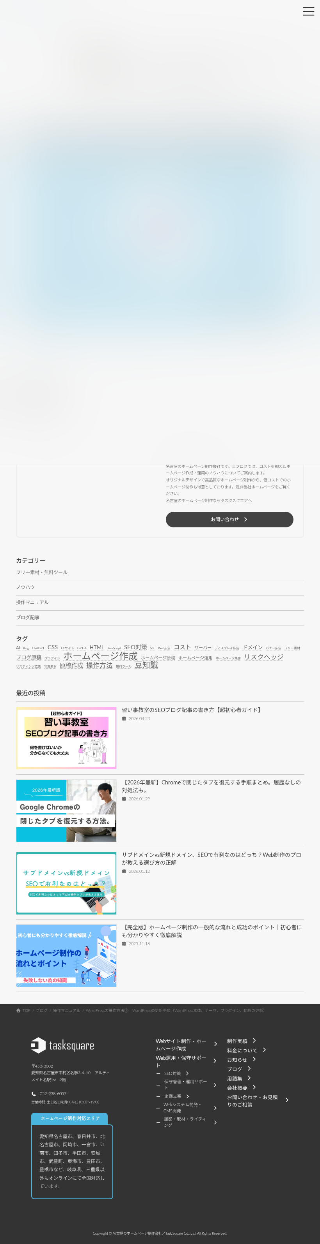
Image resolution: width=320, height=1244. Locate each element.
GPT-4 (82, 648)
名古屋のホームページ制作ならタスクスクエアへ (209, 501)
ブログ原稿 (28, 657)
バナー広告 (273, 648)
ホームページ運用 (195, 657)
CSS (53, 647)
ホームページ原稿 (158, 657)
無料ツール (124, 666)
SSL (152, 648)
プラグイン (52, 658)
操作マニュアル (32, 602)
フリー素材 (292, 648)
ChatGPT (38, 648)
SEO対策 (135, 647)
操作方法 (99, 666)
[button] (229, 519)
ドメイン (252, 647)
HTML (97, 647)
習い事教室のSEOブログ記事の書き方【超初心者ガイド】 (192, 710)
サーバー (203, 647)
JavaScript (114, 648)
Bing (26, 648)
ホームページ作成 (100, 656)
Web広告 (164, 648)
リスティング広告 (28, 666)
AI (18, 647)
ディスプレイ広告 (227, 648)
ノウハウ (25, 587)
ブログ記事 (27, 617)
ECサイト (67, 648)
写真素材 (50, 666)
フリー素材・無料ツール (42, 572)
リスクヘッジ (264, 657)
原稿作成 (71, 666)
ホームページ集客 (228, 658)
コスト (182, 647)
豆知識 (146, 665)
